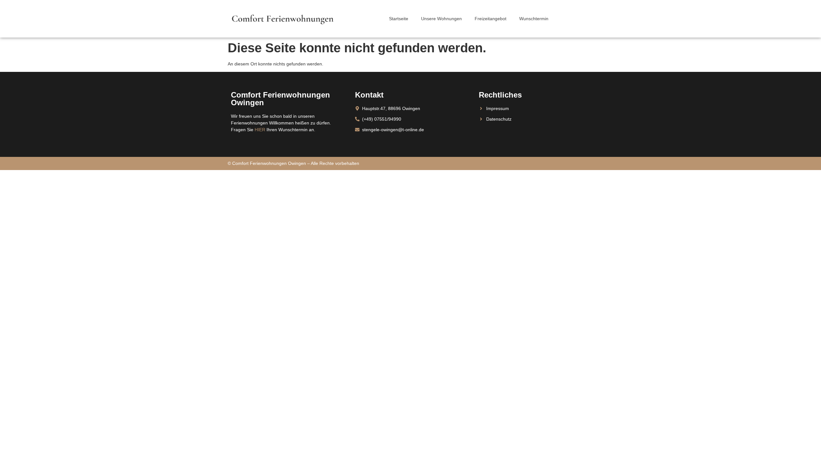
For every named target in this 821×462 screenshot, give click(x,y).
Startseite (398, 18)
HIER (260, 129)
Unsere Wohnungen (441, 18)
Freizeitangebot (490, 18)
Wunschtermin (533, 18)
